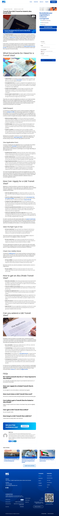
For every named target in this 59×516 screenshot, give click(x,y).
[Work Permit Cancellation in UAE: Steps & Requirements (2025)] (29, 450)
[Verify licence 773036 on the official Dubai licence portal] (49, 498)
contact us (13, 369)
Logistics (48, 484)
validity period (12, 253)
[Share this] (10, 441)
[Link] (3, 1)
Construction (49, 475)
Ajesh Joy (11, 432)
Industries (41, 478)
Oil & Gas (48, 480)
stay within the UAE (23, 353)
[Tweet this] (12, 441)
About (40, 480)
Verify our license (37, 506)
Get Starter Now (48, 60)
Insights (40, 483)
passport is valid (10, 111)
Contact (40, 485)
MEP (47, 487)
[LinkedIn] (7, 487)
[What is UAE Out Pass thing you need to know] (47, 450)
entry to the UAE (27, 199)
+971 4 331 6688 (9, 484)
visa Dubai (14, 146)
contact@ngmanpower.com (11, 485)
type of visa (12, 37)
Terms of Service (50, 513)
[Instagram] (6, 487)
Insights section (24, 369)
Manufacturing (49, 478)
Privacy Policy (43, 513)
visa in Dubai (19, 79)
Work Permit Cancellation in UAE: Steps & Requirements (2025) (28, 461)
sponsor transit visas (30, 219)
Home (40, 475)
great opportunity (18, 137)
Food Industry (49, 482)
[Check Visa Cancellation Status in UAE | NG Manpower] (11, 450)
